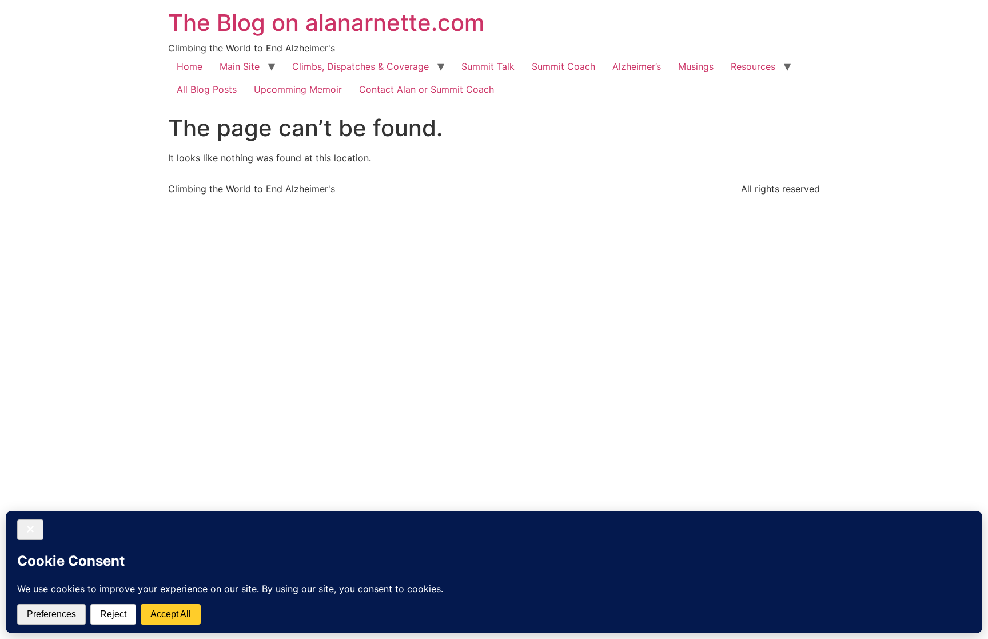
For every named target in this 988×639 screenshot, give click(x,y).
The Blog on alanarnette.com (326, 23)
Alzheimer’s (636, 66)
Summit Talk (488, 66)
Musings (696, 66)
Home (189, 66)
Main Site (240, 66)
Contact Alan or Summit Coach (426, 89)
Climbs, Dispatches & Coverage (360, 66)
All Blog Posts (207, 89)
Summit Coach (563, 66)
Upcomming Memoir (298, 89)
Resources (753, 66)
